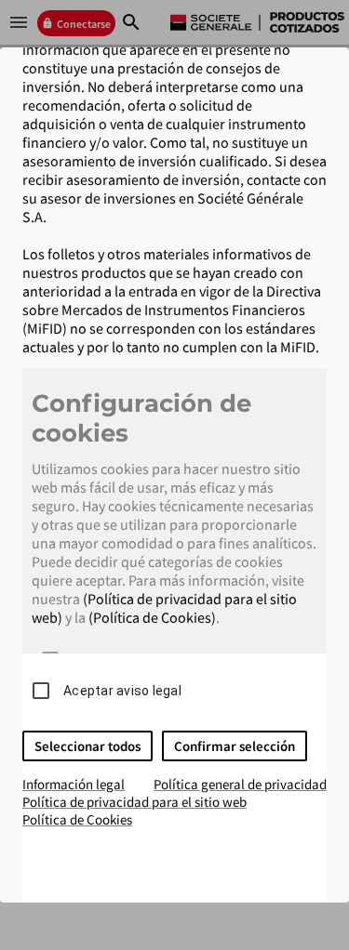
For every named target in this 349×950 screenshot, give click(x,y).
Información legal (73, 784)
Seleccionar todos (87, 746)
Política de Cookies (77, 819)
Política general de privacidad (240, 784)
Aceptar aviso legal (122, 690)
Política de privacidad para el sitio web (134, 802)
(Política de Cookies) (152, 617)
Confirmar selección (234, 746)
